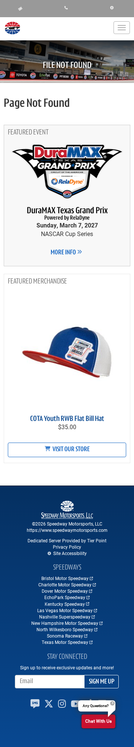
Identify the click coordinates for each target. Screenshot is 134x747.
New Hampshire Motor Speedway (64, 623)
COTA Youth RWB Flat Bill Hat (67, 419)
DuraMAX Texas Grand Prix (67, 214)
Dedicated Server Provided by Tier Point (67, 540)
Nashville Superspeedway (64, 617)
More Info (64, 252)
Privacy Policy (67, 547)
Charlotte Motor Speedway (65, 585)
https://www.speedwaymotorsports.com (67, 530)
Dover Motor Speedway (65, 591)
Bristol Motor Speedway (65, 578)
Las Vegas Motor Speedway (65, 610)
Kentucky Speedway (65, 604)
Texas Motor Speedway (65, 642)
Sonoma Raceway (65, 636)
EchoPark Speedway (64, 597)
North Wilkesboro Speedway (64, 629)
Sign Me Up (101, 682)
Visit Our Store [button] (70, 449)
